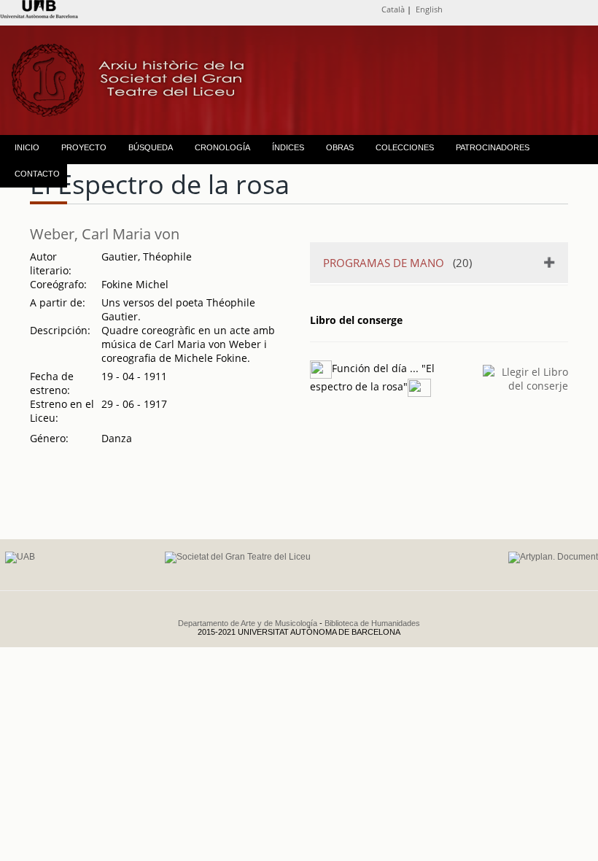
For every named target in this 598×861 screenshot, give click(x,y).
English (429, 9)
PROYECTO (83, 147)
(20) (397, 262)
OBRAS (340, 147)
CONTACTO (37, 173)
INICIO (27, 147)
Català (393, 9)
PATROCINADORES (492, 147)
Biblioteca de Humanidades (372, 623)
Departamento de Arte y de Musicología (247, 623)
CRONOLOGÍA (222, 147)
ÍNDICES (288, 147)
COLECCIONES (405, 147)
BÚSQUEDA (150, 147)
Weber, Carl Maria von (104, 234)
